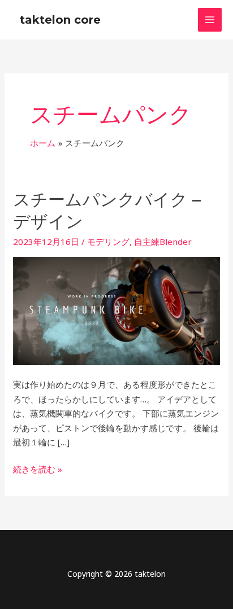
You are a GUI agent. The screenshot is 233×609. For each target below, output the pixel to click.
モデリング (108, 241)
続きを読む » (37, 468)
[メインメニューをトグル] (210, 20)
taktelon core (60, 20)
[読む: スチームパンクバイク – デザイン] (116, 310)
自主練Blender (163, 241)
